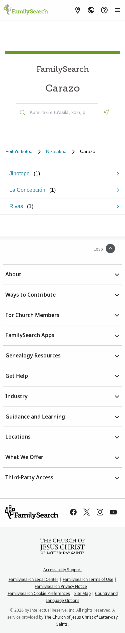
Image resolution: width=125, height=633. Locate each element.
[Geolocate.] (106, 112)
